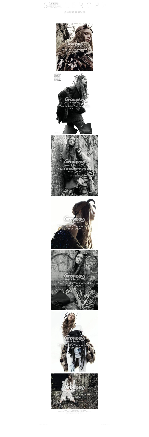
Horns (74, 21)
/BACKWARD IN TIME (105, 425)
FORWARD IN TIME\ (44, 425)
